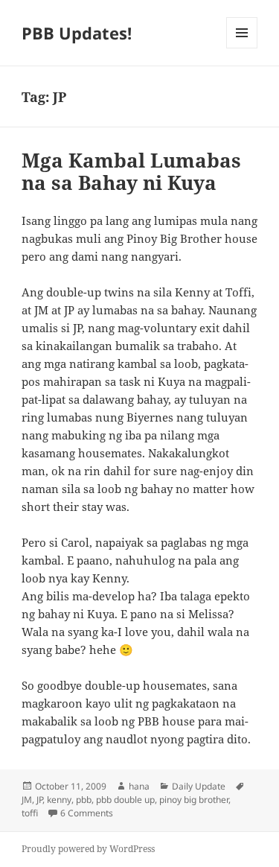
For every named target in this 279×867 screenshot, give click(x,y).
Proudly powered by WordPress (88, 848)
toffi (30, 813)
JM (27, 799)
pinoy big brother (193, 799)
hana (139, 786)
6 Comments (86, 813)
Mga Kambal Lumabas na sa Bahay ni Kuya (131, 171)
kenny (59, 799)
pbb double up (125, 799)
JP (39, 799)
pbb (84, 799)
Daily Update (198, 786)
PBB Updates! (77, 33)
